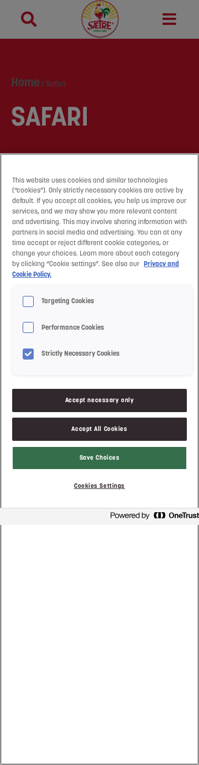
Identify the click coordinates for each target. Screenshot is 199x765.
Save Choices (100, 457)
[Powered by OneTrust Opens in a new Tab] (151, 518)
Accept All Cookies (99, 429)
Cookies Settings (99, 486)
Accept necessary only (99, 400)
